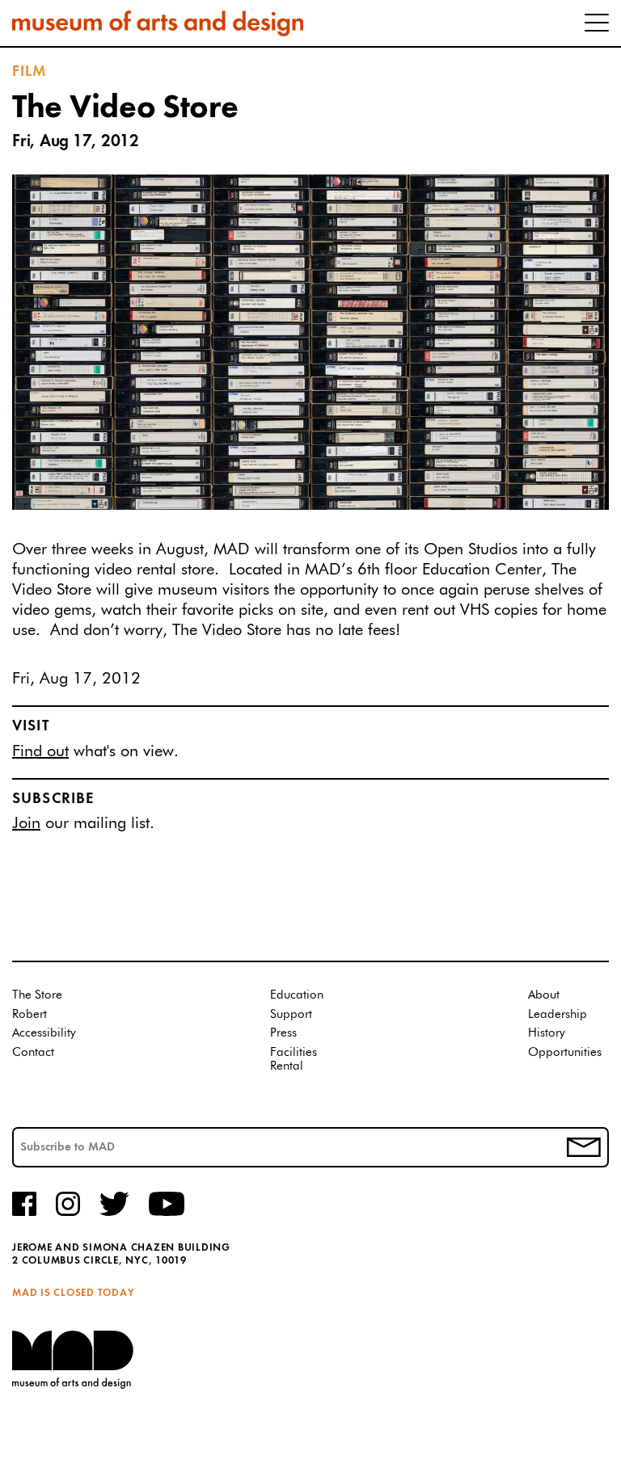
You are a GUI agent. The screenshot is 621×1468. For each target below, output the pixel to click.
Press (283, 1033)
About (544, 995)
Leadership (557, 1014)
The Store (37, 995)
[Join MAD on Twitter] (114, 1213)
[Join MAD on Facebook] (24, 1213)
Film (30, 72)
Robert (29, 1014)
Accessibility (44, 1033)
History (546, 1033)
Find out (40, 751)
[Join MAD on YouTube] (166, 1213)
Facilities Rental (293, 1059)
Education (296, 995)
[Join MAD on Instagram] (68, 1213)
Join (26, 823)
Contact (33, 1052)
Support (291, 1014)
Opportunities (565, 1052)
